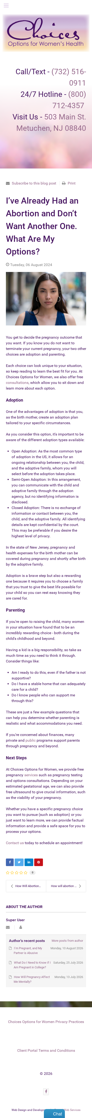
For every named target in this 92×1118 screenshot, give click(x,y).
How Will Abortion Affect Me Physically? (30, 886)
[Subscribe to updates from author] (8, 927)
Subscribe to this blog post (34, 183)
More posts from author (67, 940)
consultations (17, 382)
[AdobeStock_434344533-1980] (46, 298)
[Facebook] (46, 1091)
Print (71, 183)
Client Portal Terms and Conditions (46, 1050)
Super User (15, 920)
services (31, 775)
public (30, 740)
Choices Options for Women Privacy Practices (46, 1021)
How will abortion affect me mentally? (68, 886)
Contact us (15, 843)
